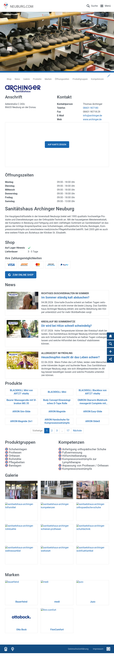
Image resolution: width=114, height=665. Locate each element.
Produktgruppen (80, 79)
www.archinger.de (92, 119)
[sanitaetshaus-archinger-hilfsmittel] (21, 512)
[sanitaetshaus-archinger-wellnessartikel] (21, 555)
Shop (9, 79)
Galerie (26, 79)
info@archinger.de (92, 115)
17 (68, 430)
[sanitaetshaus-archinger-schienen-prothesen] (57, 533)
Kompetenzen (97, 79)
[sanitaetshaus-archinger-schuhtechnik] (92, 533)
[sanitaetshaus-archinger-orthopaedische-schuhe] (92, 512)
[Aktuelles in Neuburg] (17, 6)
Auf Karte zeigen (57, 144)
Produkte (37, 79)
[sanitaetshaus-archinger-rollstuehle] (21, 533)
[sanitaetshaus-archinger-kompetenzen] (57, 512)
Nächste (77, 430)
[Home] (110, 336)
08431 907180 (90, 107)
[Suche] (110, 343)
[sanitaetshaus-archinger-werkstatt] (57, 555)
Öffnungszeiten (62, 79)
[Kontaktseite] (110, 351)
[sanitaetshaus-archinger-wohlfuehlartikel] (92, 555)
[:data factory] (108, 649)
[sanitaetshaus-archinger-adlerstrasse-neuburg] (57, 490)
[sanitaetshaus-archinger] (21, 490)
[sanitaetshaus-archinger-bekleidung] (92, 490)
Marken (48, 79)
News (17, 79)
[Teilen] (110, 359)
